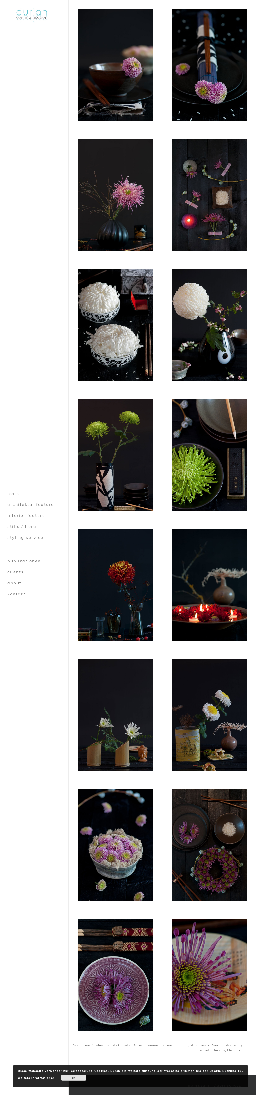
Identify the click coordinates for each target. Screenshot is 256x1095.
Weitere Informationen (36, 1078)
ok (74, 1077)
